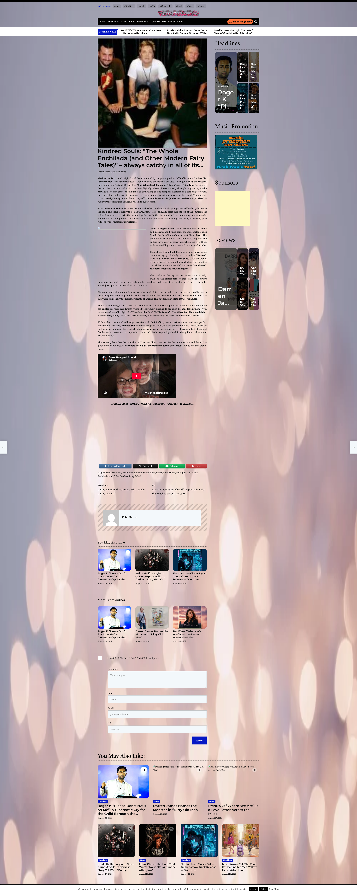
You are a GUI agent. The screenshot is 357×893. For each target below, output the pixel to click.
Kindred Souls (141, 472)
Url (109, 723)
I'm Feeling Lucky (242, 21)
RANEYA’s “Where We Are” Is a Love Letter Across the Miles (187, 634)
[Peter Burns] (111, 518)
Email (111, 708)
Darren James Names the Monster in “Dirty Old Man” (151, 634)
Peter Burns (120, 171)
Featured (116, 472)
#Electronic (165, 6)
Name (111, 693)
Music (124, 21)
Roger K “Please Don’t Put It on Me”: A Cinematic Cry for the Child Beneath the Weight (114, 578)
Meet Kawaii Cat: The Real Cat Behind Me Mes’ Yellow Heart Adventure (239, 867)
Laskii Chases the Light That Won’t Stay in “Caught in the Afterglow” (192, 31)
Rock (152, 472)
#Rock (141, 6)
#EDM (179, 6)
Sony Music (169, 472)
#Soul (189, 6)
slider (159, 472)
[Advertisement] (232, 208)
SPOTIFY (134, 403)
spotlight (181, 472)
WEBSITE (146, 403)
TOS (164, 21)
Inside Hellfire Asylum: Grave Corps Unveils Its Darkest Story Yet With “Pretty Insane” (146, 33)
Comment (113, 668)
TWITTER (172, 403)
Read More (274, 889)
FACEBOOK (159, 403)
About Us (155, 21)
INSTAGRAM (187, 403)
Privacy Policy (175, 21)
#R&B (152, 6)
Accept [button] (253, 889)
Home (103, 21)
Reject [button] (263, 889)
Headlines (113, 21)
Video (132, 21)
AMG (108, 472)
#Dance (201, 6)
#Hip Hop (128, 6)
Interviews (142, 21)
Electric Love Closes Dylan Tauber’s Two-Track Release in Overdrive (239, 31)
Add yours (154, 658)
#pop (116, 6)
